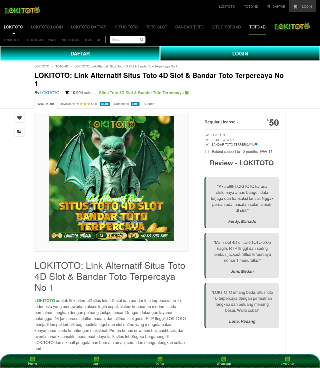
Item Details (46, 104)
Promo (32, 364)
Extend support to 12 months (242, 151)
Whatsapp (224, 364)
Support (149, 103)
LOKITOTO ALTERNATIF (40, 40)
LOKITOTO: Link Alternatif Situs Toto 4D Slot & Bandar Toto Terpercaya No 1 (125, 66)
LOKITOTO (11, 40)
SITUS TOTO (71, 40)
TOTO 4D (62, 66)
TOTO (88, 40)
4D (100, 40)
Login (96, 364)
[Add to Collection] (19, 132)
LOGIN (240, 53)
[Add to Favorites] (19, 118)
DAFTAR (80, 53)
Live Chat (287, 364)
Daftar (160, 364)
